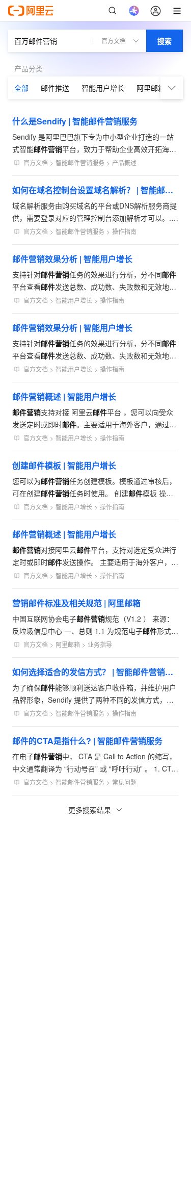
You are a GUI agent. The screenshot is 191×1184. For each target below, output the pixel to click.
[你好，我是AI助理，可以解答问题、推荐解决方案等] (134, 10)
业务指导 (100, 644)
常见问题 (124, 782)
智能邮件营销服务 (80, 162)
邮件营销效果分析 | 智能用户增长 (72, 259)
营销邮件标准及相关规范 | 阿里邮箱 (76, 603)
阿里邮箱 (151, 88)
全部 (21, 88)
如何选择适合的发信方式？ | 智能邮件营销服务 (95, 672)
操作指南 (124, 231)
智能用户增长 (102, 88)
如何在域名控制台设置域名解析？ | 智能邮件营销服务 (95, 190)
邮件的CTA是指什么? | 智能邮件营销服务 (87, 741)
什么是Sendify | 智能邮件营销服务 (75, 121)
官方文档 (35, 162)
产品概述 (124, 162)
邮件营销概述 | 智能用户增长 (64, 396)
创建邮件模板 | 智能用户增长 (64, 465)
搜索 (164, 41)
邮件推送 (55, 88)
